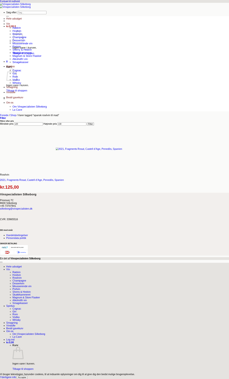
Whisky (16, 82)
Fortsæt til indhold (10, 1)
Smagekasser (20, 62)
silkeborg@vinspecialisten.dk (16, 208)
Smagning (12, 87)
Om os (9, 102)
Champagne (19, 280)
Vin (8, 23)
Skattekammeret (22, 52)
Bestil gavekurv (14, 97)
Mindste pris (6, 123)
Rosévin (17, 277)
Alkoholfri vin (20, 59)
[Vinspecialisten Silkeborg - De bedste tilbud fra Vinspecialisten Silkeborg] (15, 5)
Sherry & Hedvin (22, 49)
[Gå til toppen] (1, 262)
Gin (14, 311)
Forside (4, 115)
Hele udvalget (14, 18)
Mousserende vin (22, 43)
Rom (15, 314)
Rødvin (16, 27)
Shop (13, 115)
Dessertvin (18, 283)
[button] (11, 26)
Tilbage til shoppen (16, 90)
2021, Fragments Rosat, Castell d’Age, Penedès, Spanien (32, 180)
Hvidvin (16, 275)
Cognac (16, 308)
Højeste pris (50, 123)
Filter (90, 124)
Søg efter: (11, 12)
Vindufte (10, 92)
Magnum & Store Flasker (26, 55)
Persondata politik (16, 238)
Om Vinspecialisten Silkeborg (29, 106)
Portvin (16, 46)
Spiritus (10, 66)
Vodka (15, 317)
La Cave (17, 109)
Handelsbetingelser (17, 235)
